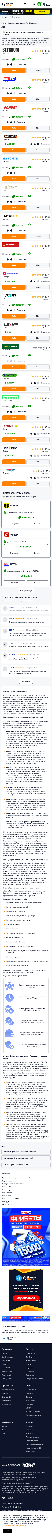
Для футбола (7, 1202)
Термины (29, 1397)
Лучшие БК (6, 1361)
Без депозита (31, 1361)
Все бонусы (30, 1353)
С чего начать (31, 1390)
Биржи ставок (7, 1371)
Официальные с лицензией (13, 1184)
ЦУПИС (28, 1408)
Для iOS (5, 1393)
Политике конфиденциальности (14, 1525)
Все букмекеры (7, 1357)
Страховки (30, 1375)
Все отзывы (26, 682)
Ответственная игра (33, 1415)
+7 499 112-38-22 (15, 1507)
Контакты (29, 1433)
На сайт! (37, 524)
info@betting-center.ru (14, 1503)
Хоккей (4, 1430)
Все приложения (8, 1390)
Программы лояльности (34, 1379)
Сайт (14, 70)
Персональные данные (34, 1444)
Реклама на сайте (32, 1437)
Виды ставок (30, 1401)
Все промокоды (26, 591)
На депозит (30, 1368)
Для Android (6, 1397)
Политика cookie (32, 1441)
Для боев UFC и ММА (10, 1199)
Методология (6, 1379)
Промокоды (30, 1371)
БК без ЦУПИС (7, 1205)
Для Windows (6, 1401)
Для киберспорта (9, 1190)
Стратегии (29, 1393)
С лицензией (6, 1375)
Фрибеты (29, 1357)
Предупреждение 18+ (34, 1448)
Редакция (29, 1430)
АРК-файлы (6, 1404)
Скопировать (14, 524)
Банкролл (29, 1404)
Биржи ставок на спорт (11, 1181)
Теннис (4, 1433)
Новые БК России (9, 1187)
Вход (48, 5)
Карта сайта (30, 1452)
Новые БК (5, 1364)
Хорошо (7, 1531)
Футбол (4, 1426)
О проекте (29, 1426)
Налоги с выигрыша (33, 1411)
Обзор (38, 70)
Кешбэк (28, 1364)
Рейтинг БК (6, 1353)
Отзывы (45, 53)
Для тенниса (7, 1193)
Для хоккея (6, 1196)
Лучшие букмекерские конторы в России (18, 1178)
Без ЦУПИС (6, 1368)
